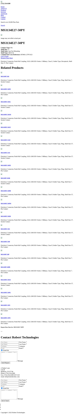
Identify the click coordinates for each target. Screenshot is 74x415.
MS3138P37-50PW (6, 203)
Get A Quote (4, 56)
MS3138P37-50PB (6, 191)
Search (3, 25)
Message (20, 361)
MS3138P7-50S (5, 76)
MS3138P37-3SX (5, 152)
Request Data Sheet (7, 58)
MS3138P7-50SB (5, 178)
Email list (6, 350)
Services (3, 12)
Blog (2, 15)
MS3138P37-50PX (6, 165)
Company (22, 346)
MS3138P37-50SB (6, 216)
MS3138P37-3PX (5, 305)
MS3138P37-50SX (6, 279)
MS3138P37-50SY (6, 127)
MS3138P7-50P (5, 254)
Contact (3, 17)
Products (3, 10)
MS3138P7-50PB (5, 267)
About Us (4, 8)
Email (21, 348)
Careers (3, 19)
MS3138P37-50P (5, 241)
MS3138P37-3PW (6, 318)
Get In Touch (5, 400)
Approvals (4, 14)
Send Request (5, 363)
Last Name (23, 344)
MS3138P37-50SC (6, 101)
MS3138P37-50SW (6, 114)
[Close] (1, 331)
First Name (23, 342)
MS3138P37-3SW (5, 140)
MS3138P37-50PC (6, 292)
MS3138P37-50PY (6, 89)
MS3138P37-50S (5, 229)
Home (3, 7)
